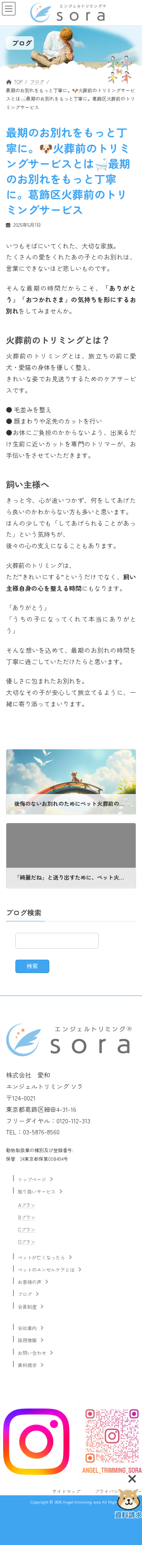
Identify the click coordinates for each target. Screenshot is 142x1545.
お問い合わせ (32, 1352)
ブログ (25, 1294)
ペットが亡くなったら (41, 1257)
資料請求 (27, 1365)
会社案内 (27, 1328)
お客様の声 (29, 1281)
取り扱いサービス (37, 1191)
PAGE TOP (131, 1507)
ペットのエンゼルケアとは (46, 1269)
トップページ (32, 1179)
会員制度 (27, 1306)
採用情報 (27, 1340)
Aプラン (27, 1204)
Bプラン (27, 1217)
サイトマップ (66, 1491)
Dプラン (27, 1241)
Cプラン (27, 1229)
